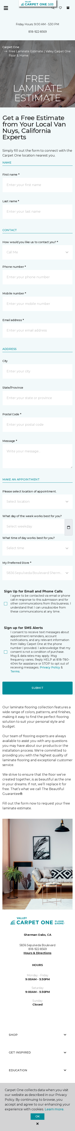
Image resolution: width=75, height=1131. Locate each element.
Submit (37, 688)
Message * (9, 441)
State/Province (12, 387)
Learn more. (54, 1109)
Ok (37, 1116)
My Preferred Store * (16, 562)
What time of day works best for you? (28, 538)
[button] (53, 8)
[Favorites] (60, 8)
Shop (13, 1035)
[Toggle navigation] (5, 8)
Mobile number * (14, 293)
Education (18, 1070)
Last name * (10, 201)
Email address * (13, 320)
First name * (10, 174)
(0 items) (68, 7)
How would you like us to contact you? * (30, 242)
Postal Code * (11, 414)
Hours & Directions (37, 953)
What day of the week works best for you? (32, 516)
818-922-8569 (37, 31)
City (5, 361)
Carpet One (10, 47)
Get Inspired (20, 1052)
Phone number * (14, 266)
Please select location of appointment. (29, 491)
